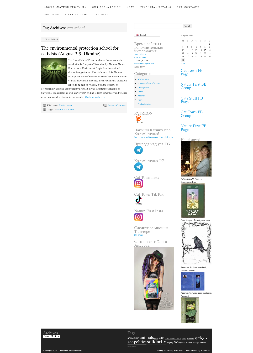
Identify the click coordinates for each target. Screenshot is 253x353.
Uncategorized (143, 87)
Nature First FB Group (194, 85)
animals (147, 337)
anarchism (133, 338)
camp (60, 109)
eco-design (169, 338)
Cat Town (101, 14)
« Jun (183, 63)
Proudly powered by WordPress (170, 350)
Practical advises (144, 103)
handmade (190, 338)
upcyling (170, 342)
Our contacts (188, 7)
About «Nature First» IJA (65, 7)
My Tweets (138, 234)
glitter (184, 338)
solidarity (156, 341)
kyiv (197, 338)
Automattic (205, 350)
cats (161, 337)
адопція (182, 342)
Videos (141, 91)
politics (140, 341)
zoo (175, 341)
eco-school (69, 109)
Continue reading (95, 96)
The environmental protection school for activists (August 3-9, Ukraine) (79, 50)
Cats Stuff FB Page (192, 99)
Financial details (155, 7)
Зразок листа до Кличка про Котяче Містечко (153, 137)
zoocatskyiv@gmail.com (144, 63)
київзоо (203, 342)
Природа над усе (50, 350)
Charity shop (76, 14)
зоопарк (196, 342)
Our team (52, 14)
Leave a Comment (117, 105)
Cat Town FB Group (192, 113)
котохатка (132, 346)
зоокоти (189, 342)
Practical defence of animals (149, 83)
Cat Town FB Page (192, 72)
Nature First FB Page (194, 127)
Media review (65, 105)
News (131, 7)
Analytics (141, 95)
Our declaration (106, 7)
